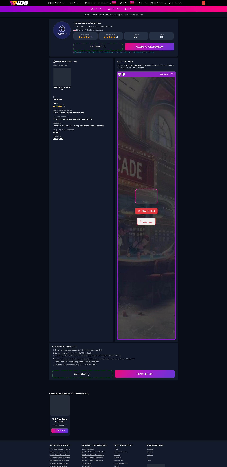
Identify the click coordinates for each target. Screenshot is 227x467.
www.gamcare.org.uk (120, 463)
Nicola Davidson (89, 26)
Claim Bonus (144, 374)
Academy (109, 3)
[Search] (207, 3)
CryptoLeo (57, 99)
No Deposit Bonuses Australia (59, 463)
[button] (146, 196)
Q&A (116, 449)
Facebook (150, 455)
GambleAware (118, 460)
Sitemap (116, 466)
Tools (129, 3)
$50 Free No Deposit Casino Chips (92, 460)
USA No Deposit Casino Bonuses (60, 449)
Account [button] (177, 3)
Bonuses (77, 3)
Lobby (93, 3)
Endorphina (58, 139)
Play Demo (148, 222)
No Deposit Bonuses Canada (58, 466)
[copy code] (104, 46)
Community (161, 3)
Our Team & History (120, 452)
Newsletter (150, 452)
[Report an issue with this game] (119, 74)
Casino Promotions (88, 449)
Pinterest (149, 460)
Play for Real (148, 211)
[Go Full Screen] (123, 74)
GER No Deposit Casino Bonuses (60, 457)
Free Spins (100, 9)
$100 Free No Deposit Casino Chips (93, 455)
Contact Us (117, 457)
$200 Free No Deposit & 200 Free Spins (94, 452)
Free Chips (117, 9)
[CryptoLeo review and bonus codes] (62, 38)
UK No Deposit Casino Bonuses (59, 460)
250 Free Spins (86, 463)
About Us (117, 455)
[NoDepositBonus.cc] (18, 3)
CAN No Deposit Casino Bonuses (60, 455)
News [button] (145, 3)
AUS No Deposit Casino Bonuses (60, 452)
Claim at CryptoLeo (149, 46)
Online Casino (60, 3)
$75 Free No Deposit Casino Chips (92, 457)
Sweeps (132, 9)
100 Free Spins (86, 466)
